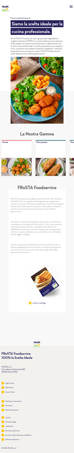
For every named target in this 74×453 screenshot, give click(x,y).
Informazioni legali (10, 422)
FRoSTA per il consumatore (13, 401)
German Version (10, 392)
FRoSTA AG (9, 406)
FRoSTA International (11, 410)
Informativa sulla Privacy (12, 431)
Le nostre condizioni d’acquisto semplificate (18, 435)
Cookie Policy (9, 426)
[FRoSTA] (5, 8)
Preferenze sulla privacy (12, 439)
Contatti (7, 417)
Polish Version (9, 388)
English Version (9, 383)
